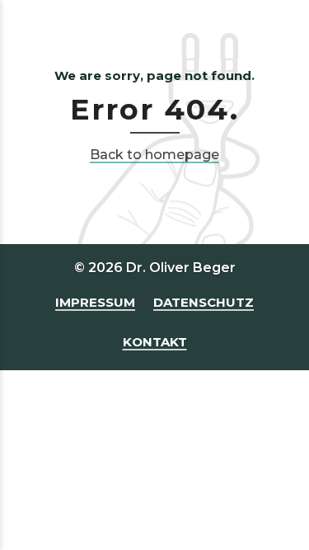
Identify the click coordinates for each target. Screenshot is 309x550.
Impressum (95, 302)
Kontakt (155, 342)
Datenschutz (203, 302)
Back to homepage (154, 154)
